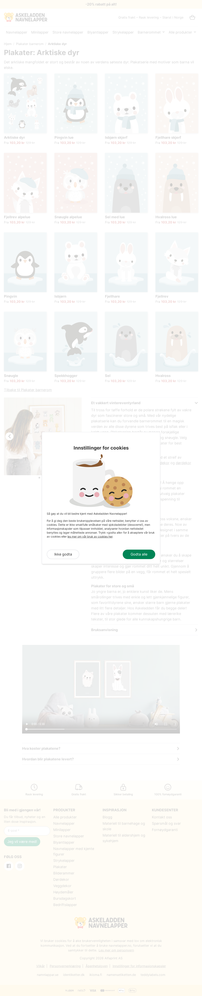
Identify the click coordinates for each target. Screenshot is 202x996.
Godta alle (139, 554)
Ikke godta (63, 554)
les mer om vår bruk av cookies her (89, 536)
